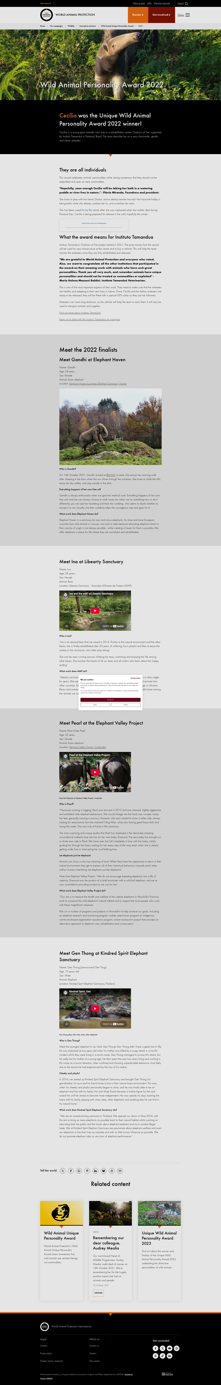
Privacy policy (136, 678)
